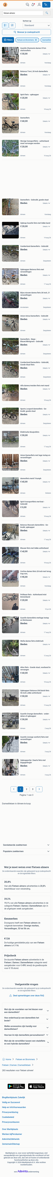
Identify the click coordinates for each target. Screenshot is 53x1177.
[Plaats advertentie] (46, 5)
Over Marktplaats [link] (10, 1129)
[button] (33, 5)
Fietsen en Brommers (25, 40)
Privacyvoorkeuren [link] (10, 1122)
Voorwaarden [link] (19, 1107)
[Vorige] (14, 789)
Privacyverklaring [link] (10, 1112)
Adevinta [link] (6, 1139)
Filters (9, 40)
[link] (5, 5)
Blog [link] (4, 1097)
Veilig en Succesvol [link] (11, 1102)
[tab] (5, 25)
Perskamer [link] (17, 1134)
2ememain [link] (7, 1144)
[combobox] (23, 13)
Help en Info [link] (7, 1107)
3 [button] (32, 789)
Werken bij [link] (7, 1134)
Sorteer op (27, 21)
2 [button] (26, 789)
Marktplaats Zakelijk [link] (15, 1097)
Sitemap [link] (16, 1144)
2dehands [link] (14, 1139)
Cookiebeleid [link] (8, 1117)
